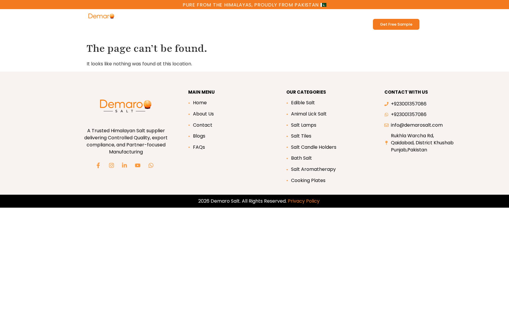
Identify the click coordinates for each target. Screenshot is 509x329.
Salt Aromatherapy (313, 169)
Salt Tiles (301, 136)
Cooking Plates (308, 180)
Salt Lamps (303, 125)
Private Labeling (147, 31)
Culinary (258, 17)
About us (288, 17)
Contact (202, 125)
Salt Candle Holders (313, 147)
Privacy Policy (304, 201)
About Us (203, 113)
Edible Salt (142, 17)
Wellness (228, 17)
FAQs (199, 147)
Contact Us (319, 17)
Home (200, 102)
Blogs (199, 136)
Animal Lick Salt (174, 17)
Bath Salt (204, 17)
